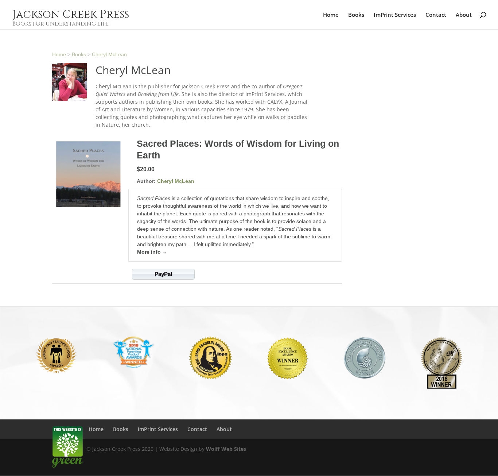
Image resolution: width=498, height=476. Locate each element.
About (464, 15)
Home (331, 15)
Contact (435, 15)
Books (356, 15)
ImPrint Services (395, 15)
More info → (152, 252)
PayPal (163, 274)
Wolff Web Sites (226, 448)
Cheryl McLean (109, 54)
